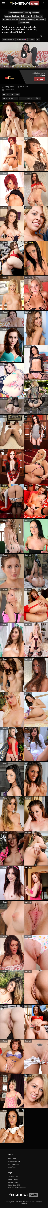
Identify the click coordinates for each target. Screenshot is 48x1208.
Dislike (16, 94)
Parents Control (13, 1164)
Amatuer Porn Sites (16, 13)
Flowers (31, 39)
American (20, 39)
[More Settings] (45, 35)
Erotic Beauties (36, 16)
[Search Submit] (45, 3)
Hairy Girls (25, 16)
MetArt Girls (40, 19)
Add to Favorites (11, 98)
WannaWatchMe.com (10, 19)
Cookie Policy (13, 1182)
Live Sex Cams (24, 23)
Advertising (12, 1167)
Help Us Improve (14, 1161)
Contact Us (12, 1159)
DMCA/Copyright (14, 1185)
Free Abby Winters (27, 19)
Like (7, 94)
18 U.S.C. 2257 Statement (17, 1188)
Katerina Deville (8, 39)
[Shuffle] (40, 35)
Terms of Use (13, 1177)
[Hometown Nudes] (24, 3)
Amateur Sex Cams (12, 16)
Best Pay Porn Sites (32, 13)
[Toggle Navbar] (3, 3)
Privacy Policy (13, 1179)
